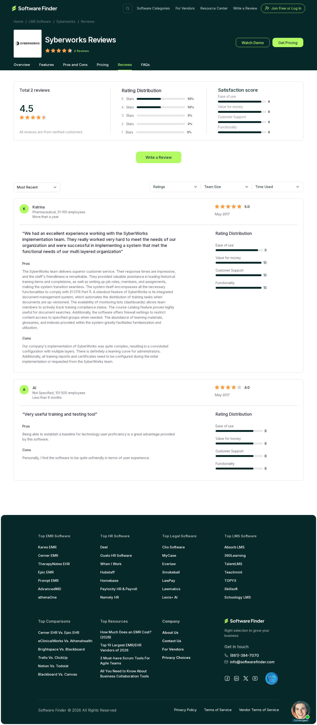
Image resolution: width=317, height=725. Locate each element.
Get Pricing (288, 42)
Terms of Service (218, 710)
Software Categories (153, 8)
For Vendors (185, 8)
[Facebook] (227, 678)
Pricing (103, 64)
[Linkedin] (236, 678)
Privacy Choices (176, 657)
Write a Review (245, 8)
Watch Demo (253, 42)
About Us (170, 632)
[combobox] (175, 187)
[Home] (34, 8)
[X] (246, 678)
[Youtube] (255, 678)
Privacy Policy (185, 710)
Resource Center (214, 8)
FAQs (145, 64)
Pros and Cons (75, 64)
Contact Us (171, 641)
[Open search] (127, 8)
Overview (22, 64)
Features (46, 64)
